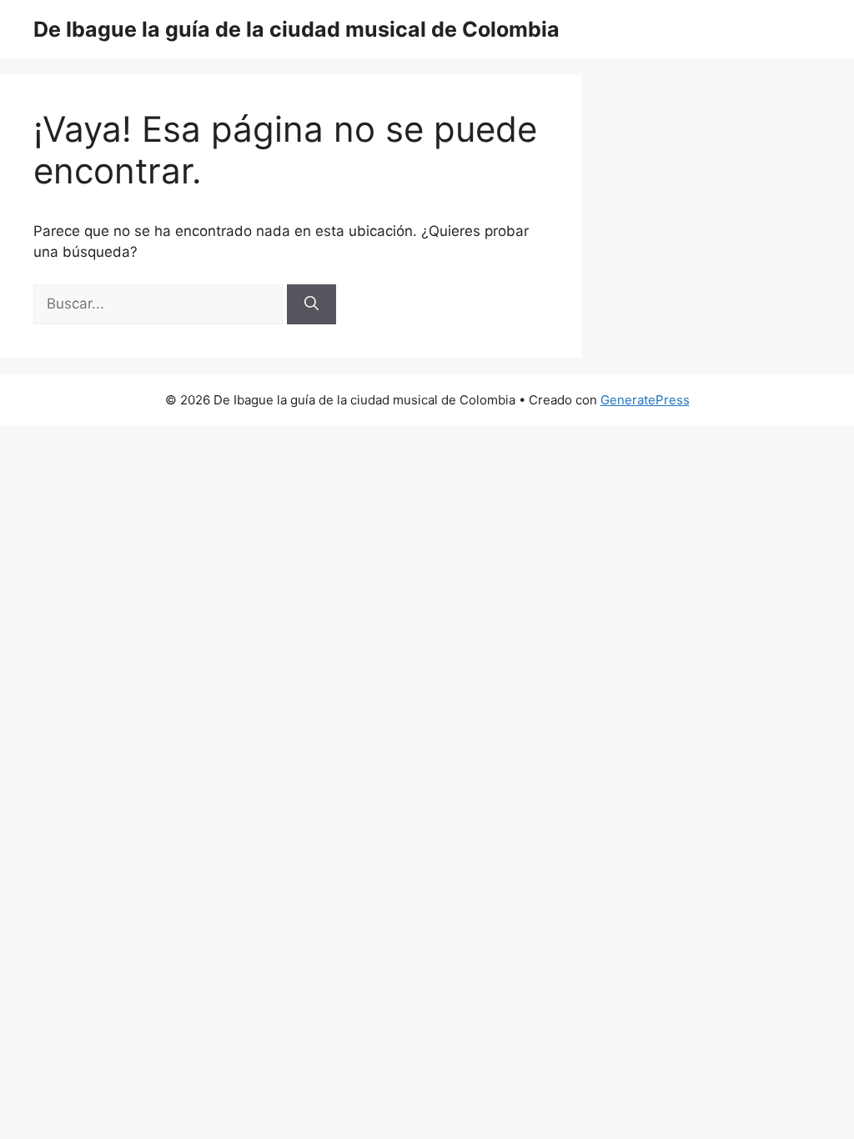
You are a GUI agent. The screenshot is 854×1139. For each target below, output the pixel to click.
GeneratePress (645, 400)
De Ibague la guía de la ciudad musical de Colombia (296, 29)
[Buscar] (311, 304)
